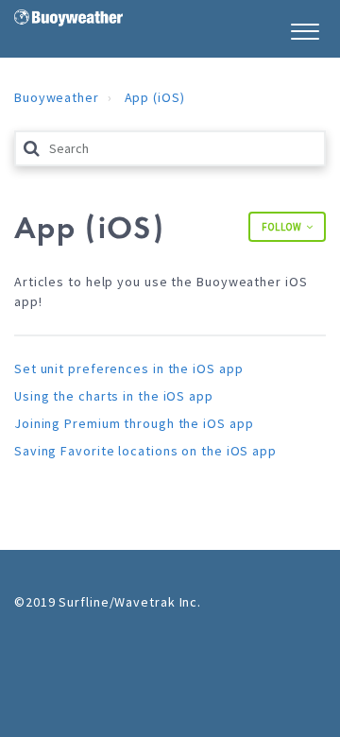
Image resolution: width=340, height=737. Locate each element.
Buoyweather (56, 97)
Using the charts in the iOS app (113, 395)
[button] (304, 29)
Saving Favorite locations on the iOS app (145, 450)
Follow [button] (281, 226)
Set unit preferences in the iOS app (129, 368)
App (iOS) (155, 97)
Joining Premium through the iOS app (134, 423)
